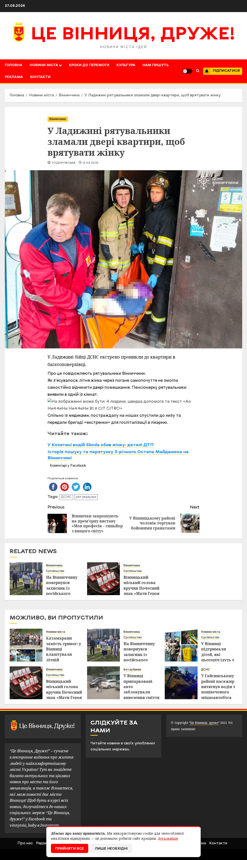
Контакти (40, 77)
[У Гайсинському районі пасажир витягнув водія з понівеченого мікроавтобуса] (181, 682)
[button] (198, 71)
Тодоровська (63, 163)
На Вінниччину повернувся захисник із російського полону (61, 588)
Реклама (14, 77)
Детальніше (168, 838)
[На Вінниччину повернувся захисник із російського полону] (26, 578)
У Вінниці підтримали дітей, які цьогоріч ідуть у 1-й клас (217, 654)
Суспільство (55, 571)
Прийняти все (69, 849)
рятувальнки (86, 497)
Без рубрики (132, 669)
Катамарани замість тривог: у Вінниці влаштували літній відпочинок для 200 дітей (63, 654)
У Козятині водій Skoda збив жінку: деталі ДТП (101, 445)
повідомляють (77, 374)
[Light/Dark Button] (187, 71)
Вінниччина (57, 119)
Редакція (44, 843)
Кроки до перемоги (89, 65)
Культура (126, 65)
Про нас (25, 843)
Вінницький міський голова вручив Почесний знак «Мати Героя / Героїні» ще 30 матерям (141, 591)
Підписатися (226, 71)
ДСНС (66, 497)
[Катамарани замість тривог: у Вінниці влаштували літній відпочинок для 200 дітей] (26, 645)
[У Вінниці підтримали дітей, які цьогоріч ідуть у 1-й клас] (181, 645)
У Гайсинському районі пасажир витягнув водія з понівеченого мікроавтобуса (218, 686)
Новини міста (44, 65)
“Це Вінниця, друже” (204, 723)
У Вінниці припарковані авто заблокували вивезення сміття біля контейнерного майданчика (141, 694)
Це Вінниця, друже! (133, 35)
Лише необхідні (111, 849)
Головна (13, 65)
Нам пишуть (156, 65)
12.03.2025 (90, 163)
